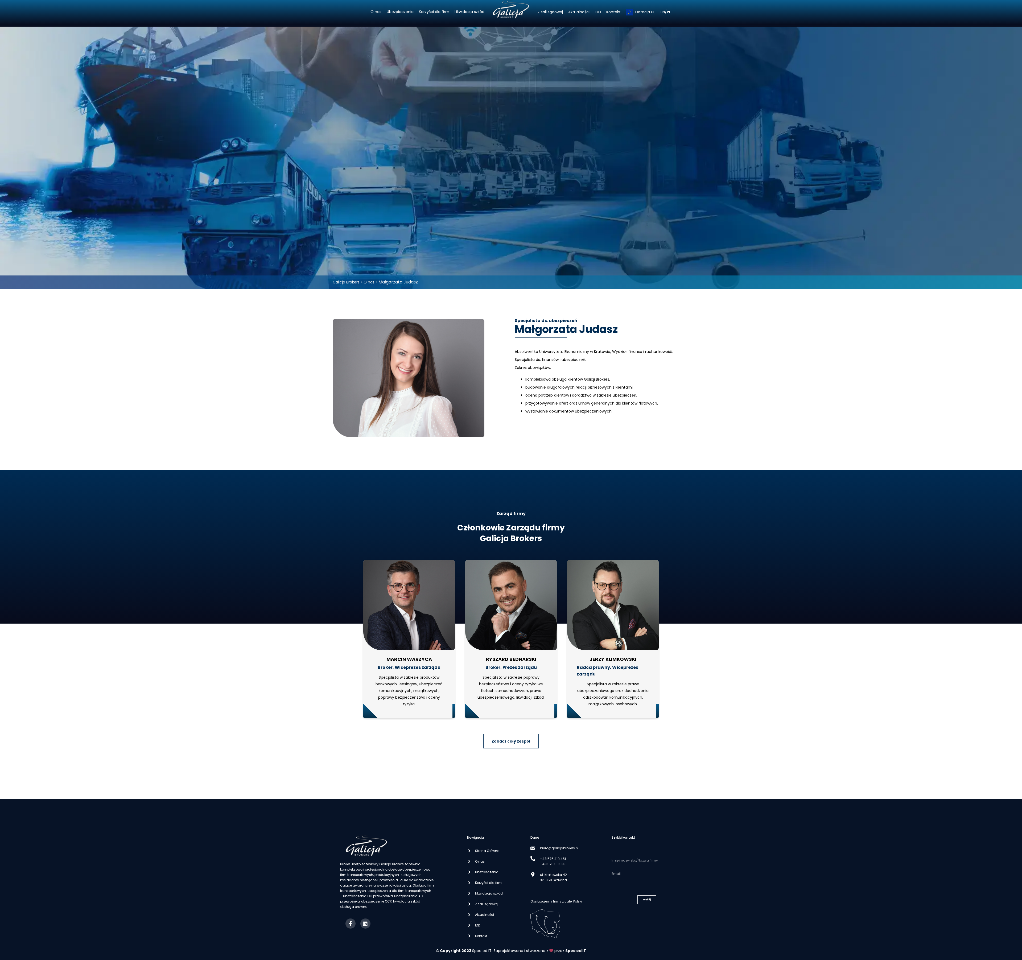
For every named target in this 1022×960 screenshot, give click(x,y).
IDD (598, 12)
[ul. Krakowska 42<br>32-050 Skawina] (532, 874)
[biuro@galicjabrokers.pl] (532, 848)
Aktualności (579, 12)
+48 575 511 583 (553, 864)
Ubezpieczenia (400, 11)
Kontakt (613, 12)
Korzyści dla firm (434, 11)
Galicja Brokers (346, 282)
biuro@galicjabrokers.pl (559, 848)
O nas (375, 11)
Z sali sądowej (550, 12)
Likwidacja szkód (469, 11)
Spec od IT (482, 950)
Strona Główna (487, 850)
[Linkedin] (365, 923)
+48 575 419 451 (553, 858)
